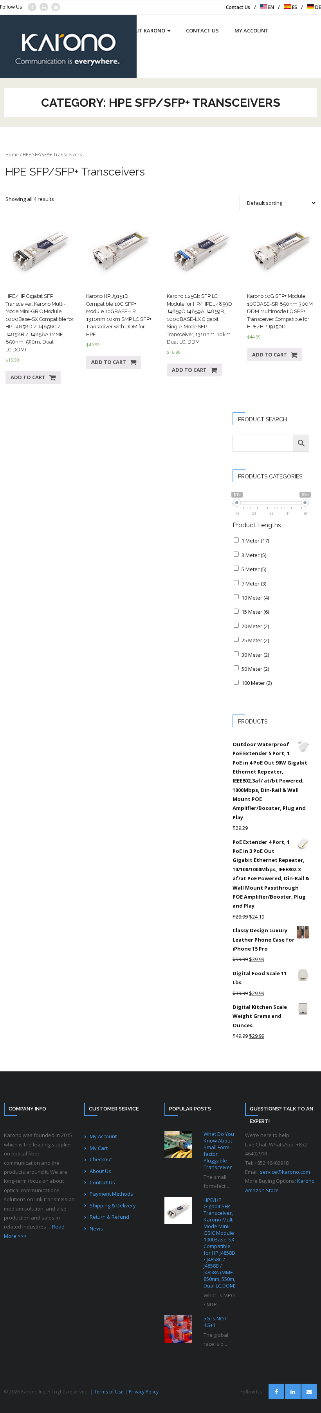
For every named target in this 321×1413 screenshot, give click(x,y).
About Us (100, 1171)
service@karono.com (285, 1171)
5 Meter (254, 569)
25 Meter (255, 640)
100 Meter (257, 682)
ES (294, 7)
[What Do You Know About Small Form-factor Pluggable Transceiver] (178, 1144)
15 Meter (255, 611)
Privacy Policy (144, 1391)
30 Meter (255, 654)
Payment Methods (111, 1193)
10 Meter (255, 597)
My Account (103, 1136)
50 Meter (255, 668)
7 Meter (254, 583)
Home (12, 154)
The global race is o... (216, 1339)
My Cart (99, 1148)
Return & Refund (109, 1216)
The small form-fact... (216, 1181)
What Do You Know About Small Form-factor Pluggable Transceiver (219, 1150)
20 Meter (255, 626)
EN (270, 7)
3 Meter (254, 555)
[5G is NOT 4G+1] (178, 1329)
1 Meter (255, 540)
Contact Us (238, 7)
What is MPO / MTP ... (219, 1300)
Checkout (101, 1159)
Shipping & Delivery (113, 1205)
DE (317, 7)
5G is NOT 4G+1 (215, 1322)
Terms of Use (109, 1391)
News (96, 1228)
